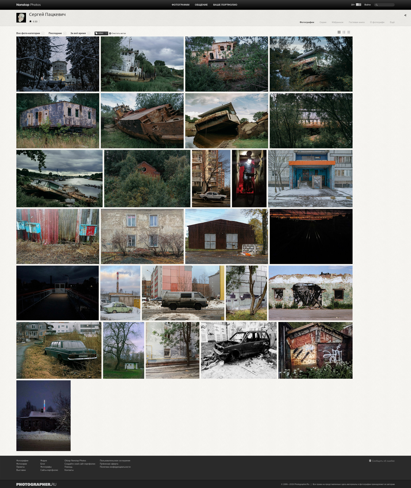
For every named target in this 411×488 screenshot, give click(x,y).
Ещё (392, 22)
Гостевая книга (357, 22)
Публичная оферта (109, 464)
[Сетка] (339, 32)
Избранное (337, 22)
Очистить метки (119, 33)
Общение (201, 4)
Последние (55, 33)
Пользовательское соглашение (115, 460)
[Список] (348, 32)
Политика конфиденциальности (115, 467)
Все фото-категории (28, 33)
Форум (43, 460)
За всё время (78, 33)
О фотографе (377, 22)
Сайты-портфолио (49, 470)
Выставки (21, 470)
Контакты (69, 470)
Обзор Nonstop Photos (75, 460)
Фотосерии (21, 464)
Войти (367, 4)
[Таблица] (344, 32)
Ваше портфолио (225, 4)
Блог (42, 464)
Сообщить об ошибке (383, 461)
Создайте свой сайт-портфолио (80, 464)
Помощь (69, 467)
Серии (323, 22)
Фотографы (46, 467)
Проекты (20, 467)
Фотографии (180, 4)
